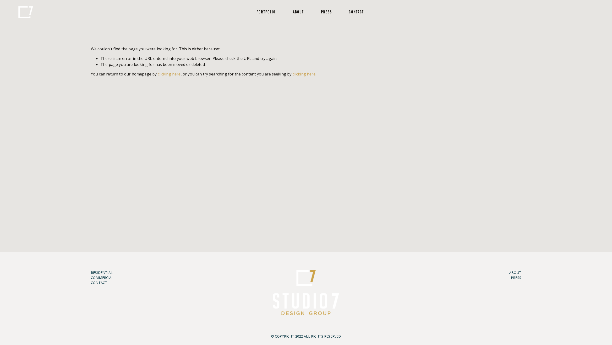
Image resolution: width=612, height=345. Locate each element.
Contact (356, 12)
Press (326, 12)
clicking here (169, 74)
